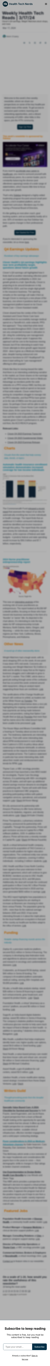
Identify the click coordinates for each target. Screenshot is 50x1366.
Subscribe (39, 1346)
